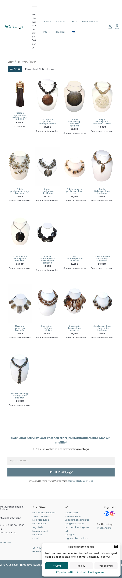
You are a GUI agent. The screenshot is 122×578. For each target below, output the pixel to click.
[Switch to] (75, 32)
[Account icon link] (110, 27)
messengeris (104, 527)
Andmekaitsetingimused (91, 572)
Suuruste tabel (73, 516)
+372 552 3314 (10, 564)
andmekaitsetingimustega (80, 480)
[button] (116, 546)
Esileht (11, 61)
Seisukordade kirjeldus (77, 519)
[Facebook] (106, 513)
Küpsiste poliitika (65, 572)
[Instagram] (112, 513)
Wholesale (5, 542)
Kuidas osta (71, 512)
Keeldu (81, 565)
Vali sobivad (106, 565)
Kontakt (36, 538)
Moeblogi (37, 534)
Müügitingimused (74, 523)
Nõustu (57, 565)
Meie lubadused (40, 519)
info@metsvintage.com (35, 564)
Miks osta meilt (40, 531)
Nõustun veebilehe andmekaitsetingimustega (62, 449)
